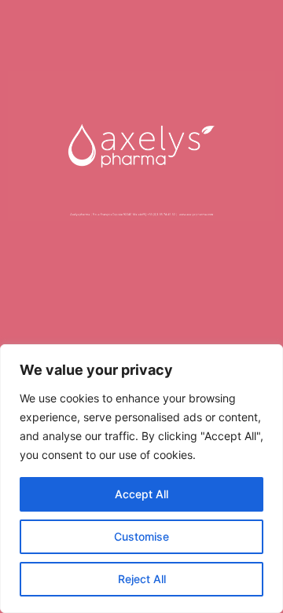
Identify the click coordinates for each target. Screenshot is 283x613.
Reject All (142, 578)
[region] (141, 478)
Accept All (141, 494)
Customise (141, 536)
